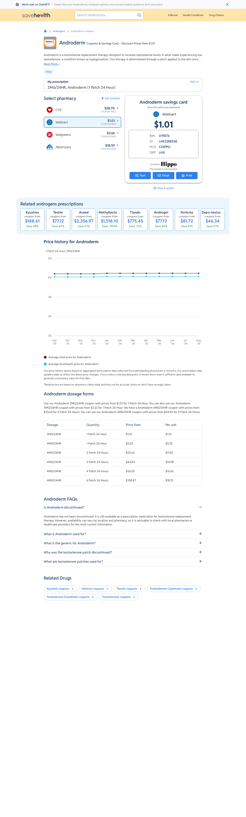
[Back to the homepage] (36, 15)
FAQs (49, 71)
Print (189, 175)
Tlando (135, 212)
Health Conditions (193, 15)
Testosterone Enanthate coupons (68, 597)
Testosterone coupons (116, 597)
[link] (32, 219)
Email (165, 175)
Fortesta (187, 212)
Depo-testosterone (216, 212)
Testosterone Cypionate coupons (171, 589)
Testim (58, 212)
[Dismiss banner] (227, 4)
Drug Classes (216, 15)
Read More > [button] (52, 64)
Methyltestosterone (113, 212)
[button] (194, 82)
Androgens (59, 31)
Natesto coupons (93, 589)
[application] (123, 302)
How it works (165, 188)
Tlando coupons (127, 589)
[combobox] (109, 15)
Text (142, 175)
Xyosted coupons (58, 589)
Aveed (84, 212)
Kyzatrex (32, 212)
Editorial (173, 15)
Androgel (161, 212)
